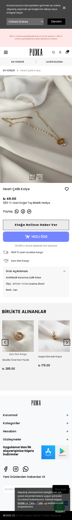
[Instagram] (15, 469)
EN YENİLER (17, 62)
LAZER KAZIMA (54, 62)
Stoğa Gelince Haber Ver (36, 225)
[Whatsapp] (25, 469)
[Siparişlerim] (60, 52)
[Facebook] (5, 469)
